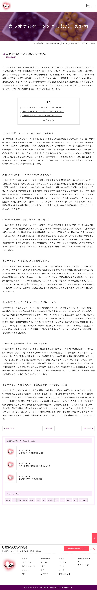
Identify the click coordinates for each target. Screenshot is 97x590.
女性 (44, 500)
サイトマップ (83, 565)
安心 (56, 500)
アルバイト (83, 500)
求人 (75, 500)
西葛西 (8, 500)
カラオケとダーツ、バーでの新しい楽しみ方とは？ (44, 107)
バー (14, 500)
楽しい (69, 500)
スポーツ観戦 (22, 500)
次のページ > (88, 428)
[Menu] (93, 5)
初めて (32, 500)
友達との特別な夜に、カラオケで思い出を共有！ (43, 112)
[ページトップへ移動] (92, 548)
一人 (62, 500)
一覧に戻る (48, 428)
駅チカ (50, 500)
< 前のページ (9, 428)
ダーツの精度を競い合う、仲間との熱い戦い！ (42, 116)
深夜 (38, 500)
